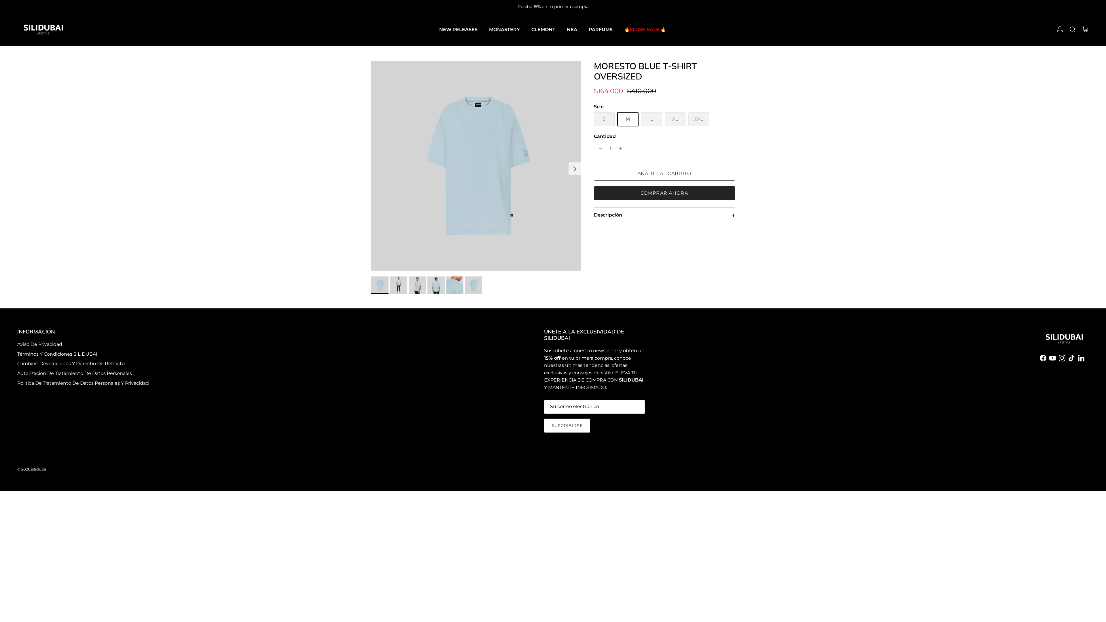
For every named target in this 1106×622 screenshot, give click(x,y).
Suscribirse (567, 425)
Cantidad (605, 136)
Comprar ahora (664, 193)
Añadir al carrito (664, 173)
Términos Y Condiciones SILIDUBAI (57, 354)
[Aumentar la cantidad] (622, 148)
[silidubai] (43, 29)
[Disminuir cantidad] (599, 148)
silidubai (39, 469)
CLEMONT (543, 29)
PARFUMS (601, 29)
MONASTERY (504, 29)
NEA (572, 29)
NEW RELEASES (458, 29)
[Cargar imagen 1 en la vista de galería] (476, 166)
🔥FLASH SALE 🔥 (645, 29)
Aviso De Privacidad (39, 344)
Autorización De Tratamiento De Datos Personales (74, 373)
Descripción (608, 215)
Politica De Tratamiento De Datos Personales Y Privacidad (83, 383)
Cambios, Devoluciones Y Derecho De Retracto (71, 363)
